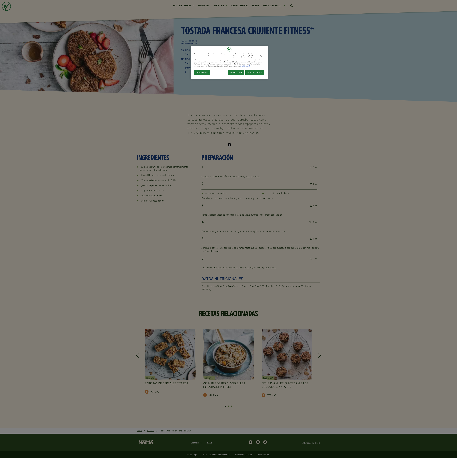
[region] (229, 62)
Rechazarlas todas (236, 72)
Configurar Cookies (202, 72)
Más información (245, 66)
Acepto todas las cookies (255, 72)
